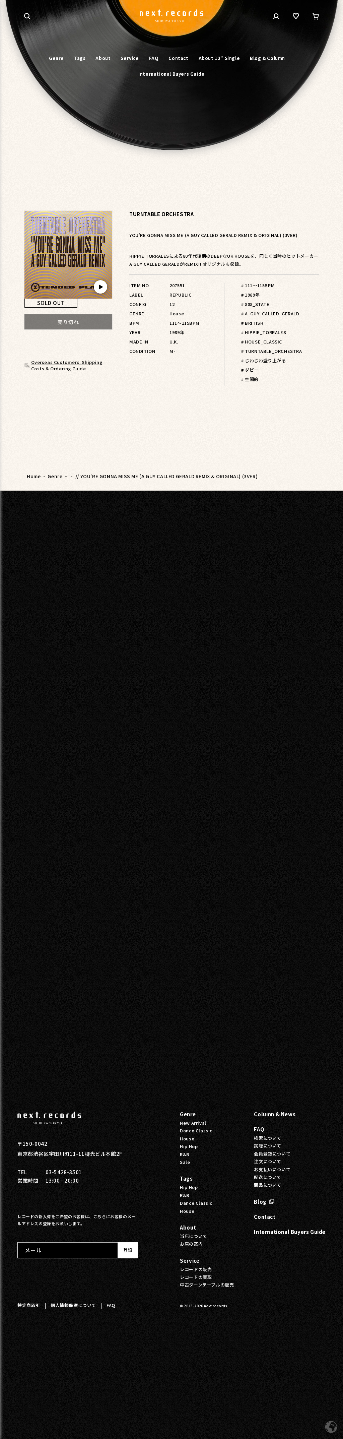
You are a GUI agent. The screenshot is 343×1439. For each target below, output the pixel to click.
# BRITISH (252, 323)
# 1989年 (250, 295)
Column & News (274, 1114)
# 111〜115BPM (258, 285)
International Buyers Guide (290, 1231)
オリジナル (214, 264)
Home (34, 476)
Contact (264, 1216)
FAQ (259, 1129)
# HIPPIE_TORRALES (263, 332)
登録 (127, 1250)
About (188, 1227)
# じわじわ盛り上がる (263, 360)
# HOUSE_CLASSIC (261, 341)
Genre (55, 476)
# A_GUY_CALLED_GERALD (270, 313)
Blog (260, 1201)
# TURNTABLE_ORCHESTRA (271, 351)
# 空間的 (250, 379)
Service (189, 1260)
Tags (186, 1178)
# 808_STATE (255, 304)
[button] (27, 16)
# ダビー (250, 370)
